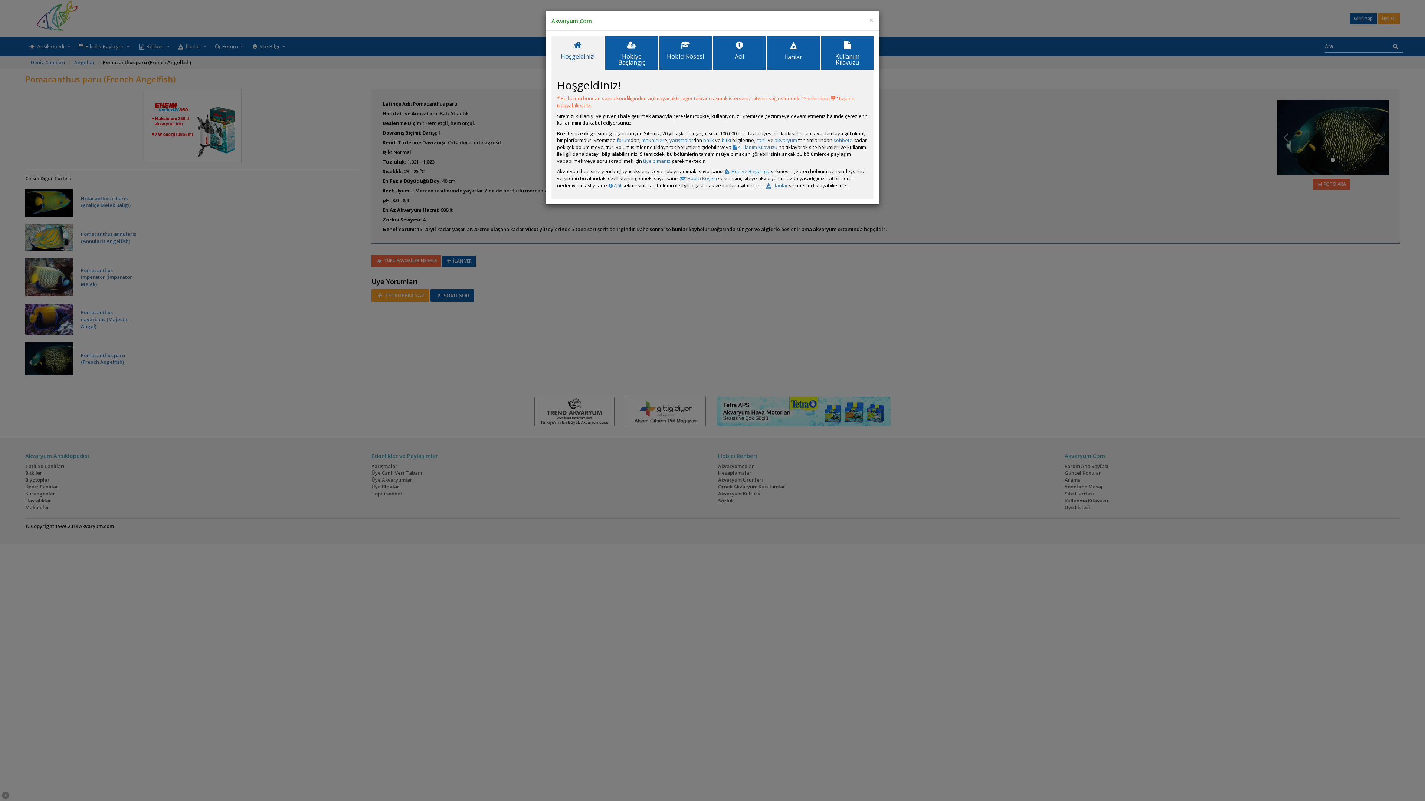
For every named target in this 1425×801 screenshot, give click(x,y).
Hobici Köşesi (701, 178)
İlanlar (780, 185)
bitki (726, 140)
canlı (761, 140)
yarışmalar (681, 140)
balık (708, 140)
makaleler (653, 140)
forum (623, 140)
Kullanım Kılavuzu (757, 147)
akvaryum (785, 140)
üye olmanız (657, 161)
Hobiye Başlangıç (750, 171)
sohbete (842, 140)
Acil (617, 185)
